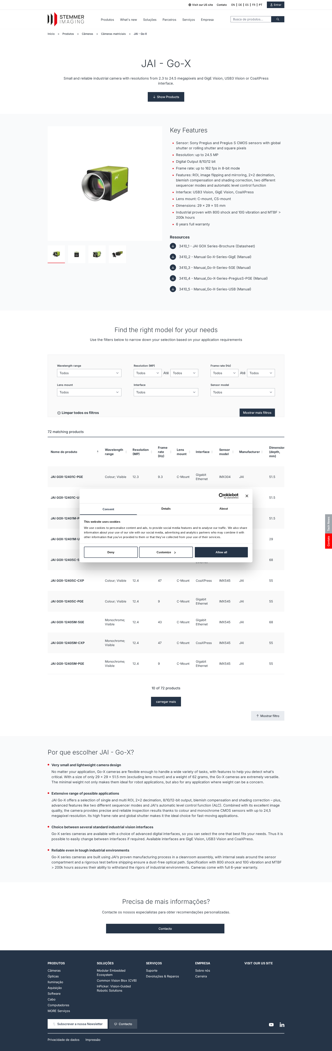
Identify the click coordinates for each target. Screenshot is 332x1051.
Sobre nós (202, 970)
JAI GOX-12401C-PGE (67, 477)
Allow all (221, 552)
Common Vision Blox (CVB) (117, 980)
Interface (139, 384)
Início (51, 33)
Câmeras (87, 33)
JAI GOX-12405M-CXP (68, 643)
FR (253, 4)
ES (247, 4)
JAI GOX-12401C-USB (67, 497)
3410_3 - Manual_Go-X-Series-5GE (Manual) (215, 268)
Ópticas (53, 976)
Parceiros (169, 20)
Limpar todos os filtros (80, 413)
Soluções (149, 20)
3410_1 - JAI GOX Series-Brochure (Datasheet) (217, 246)
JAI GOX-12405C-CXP (67, 580)
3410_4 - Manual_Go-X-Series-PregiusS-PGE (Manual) (223, 278)
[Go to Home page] (66, 19)
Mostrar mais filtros (257, 413)
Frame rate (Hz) (221, 365)
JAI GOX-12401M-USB (67, 539)
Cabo (52, 999)
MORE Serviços (59, 1011)
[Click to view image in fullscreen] (105, 183)
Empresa (207, 20)
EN (233, 4)
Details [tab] (166, 508)
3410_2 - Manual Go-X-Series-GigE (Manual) (215, 257)
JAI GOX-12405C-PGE (67, 601)
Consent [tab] (108, 509)
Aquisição (55, 988)
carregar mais (166, 702)
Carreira (201, 976)
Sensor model (220, 384)
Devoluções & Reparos (162, 976)
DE (240, 4)
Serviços (188, 20)
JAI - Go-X (140, 33)
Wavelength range (69, 365)
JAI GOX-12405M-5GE (67, 622)
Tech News (328, 524)
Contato (222, 4)
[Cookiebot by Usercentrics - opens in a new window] (221, 496)
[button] (97, 452)
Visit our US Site (258, 963)
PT (260, 4)
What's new (128, 20)
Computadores (58, 1005)
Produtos (107, 20)
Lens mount (65, 384)
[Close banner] (247, 496)
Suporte (151, 970)
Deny (110, 552)
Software (54, 993)
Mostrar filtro (269, 716)
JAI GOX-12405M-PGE (67, 663)
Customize (164, 552)
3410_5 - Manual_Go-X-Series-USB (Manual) (215, 289)
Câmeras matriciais (113, 33)
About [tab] (223, 508)
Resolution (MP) (144, 365)
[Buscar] (277, 19)
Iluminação (55, 982)
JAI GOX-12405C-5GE (67, 560)
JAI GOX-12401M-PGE (67, 518)
